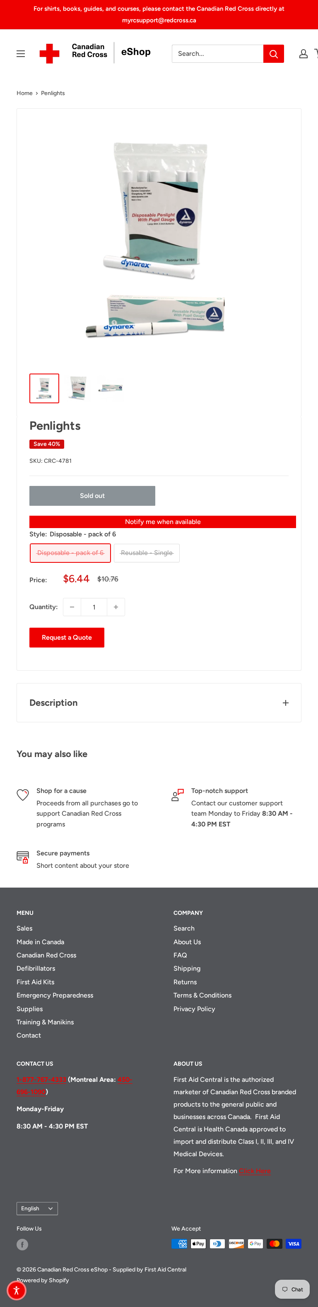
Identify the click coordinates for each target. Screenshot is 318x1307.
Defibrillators (36, 968)
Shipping (186, 968)
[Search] (273, 54)
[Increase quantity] (116, 607)
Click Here (255, 1171)
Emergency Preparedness (55, 995)
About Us (187, 942)
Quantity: (43, 607)
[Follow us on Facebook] (22, 1244)
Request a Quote (67, 637)
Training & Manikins (45, 1022)
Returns (185, 982)
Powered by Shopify (43, 1280)
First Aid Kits (35, 982)
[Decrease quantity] (72, 607)
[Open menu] (21, 53)
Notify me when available (163, 522)
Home (25, 93)
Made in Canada (40, 942)
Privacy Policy (194, 1009)
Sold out (92, 496)
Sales (24, 928)
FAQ (180, 955)
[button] (16, 1290)
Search (184, 928)
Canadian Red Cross (46, 955)
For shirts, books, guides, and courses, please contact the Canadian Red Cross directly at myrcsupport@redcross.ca (159, 14)
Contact (29, 1035)
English (30, 1208)
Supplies (30, 1009)
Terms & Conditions (202, 995)
